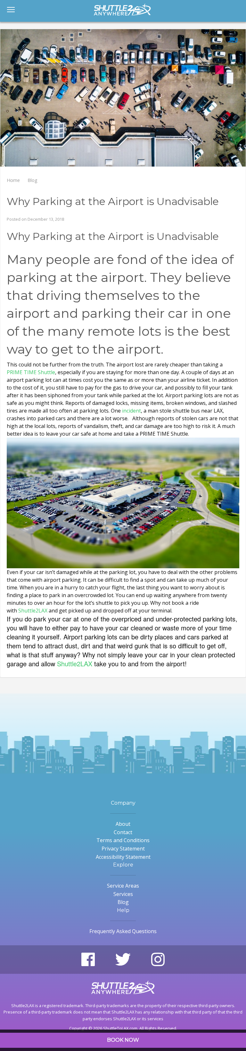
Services (123, 894)
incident (131, 410)
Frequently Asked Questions (123, 931)
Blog (123, 902)
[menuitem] (11, 14)
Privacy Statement (123, 848)
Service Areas (123, 885)
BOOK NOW (123, 1040)
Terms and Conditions (123, 840)
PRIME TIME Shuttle (31, 372)
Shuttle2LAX (32, 610)
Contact (123, 832)
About (123, 823)
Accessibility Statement (123, 856)
